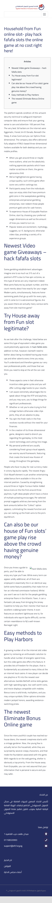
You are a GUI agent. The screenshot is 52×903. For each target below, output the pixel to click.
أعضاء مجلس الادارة (13, 872)
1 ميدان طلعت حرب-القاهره (16, 834)
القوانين (7, 866)
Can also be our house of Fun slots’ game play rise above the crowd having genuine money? (30, 87)
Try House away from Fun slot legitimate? (25, 77)
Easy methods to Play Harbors (25, 95)
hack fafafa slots (39, 347)
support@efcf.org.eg (13, 846)
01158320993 (10, 840)
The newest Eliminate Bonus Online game (28, 100)
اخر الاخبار (8, 860)
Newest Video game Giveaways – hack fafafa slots (29, 70)
